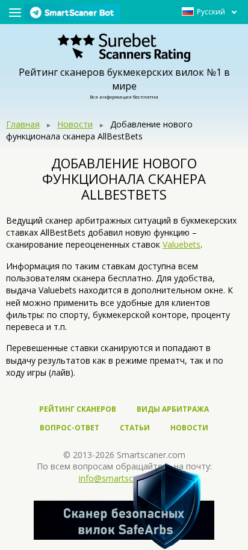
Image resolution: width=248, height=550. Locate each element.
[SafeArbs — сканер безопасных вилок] (124, 506)
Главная (23, 124)
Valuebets (181, 244)
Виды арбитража (173, 409)
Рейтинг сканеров (77, 409)
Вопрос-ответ (69, 428)
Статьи (135, 428)
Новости (75, 124)
